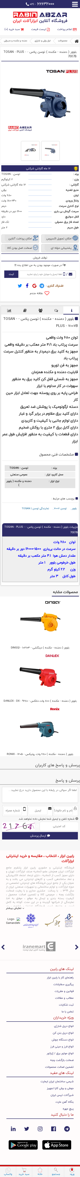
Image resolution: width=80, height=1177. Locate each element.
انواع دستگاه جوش (63, 1040)
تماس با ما (68, 1012)
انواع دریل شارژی (64, 1026)
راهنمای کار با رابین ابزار (60, 978)
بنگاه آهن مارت (64, 1102)
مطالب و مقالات (64, 998)
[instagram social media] (40, 1128)
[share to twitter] (20, 286)
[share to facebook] (27, 286)
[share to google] (34, 286)
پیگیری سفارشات (63, 984)
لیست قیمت (39, 29)
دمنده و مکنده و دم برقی (15, 40)
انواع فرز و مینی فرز (62, 1047)
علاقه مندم (37, 293)
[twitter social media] (26, 1128)
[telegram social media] (67, 1128)
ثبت (11, 274)
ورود (72, 1174)
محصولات (62, 40)
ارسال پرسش (38, 836)
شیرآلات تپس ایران (62, 1095)
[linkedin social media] (13, 1128)
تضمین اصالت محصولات (59, 1067)
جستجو (56, 1174)
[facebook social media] (53, 1128)
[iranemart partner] (40, 946)
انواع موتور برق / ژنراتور (60, 1053)
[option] (40, 946)
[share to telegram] (42, 286)
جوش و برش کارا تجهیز (60, 1088)
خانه (40, 1174)
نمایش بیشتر (13, 908)
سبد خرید (24, 1174)
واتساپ (8, 1174)
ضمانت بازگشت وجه (62, 1060)
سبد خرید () (12, 29)
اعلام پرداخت (65, 29)
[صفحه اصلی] (77, 41)
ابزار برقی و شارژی (43, 40)
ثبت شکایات (66, 1005)
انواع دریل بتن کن (63, 1033)
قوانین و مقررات (64, 991)
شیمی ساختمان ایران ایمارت (57, 1082)
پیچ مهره (68, 1109)
